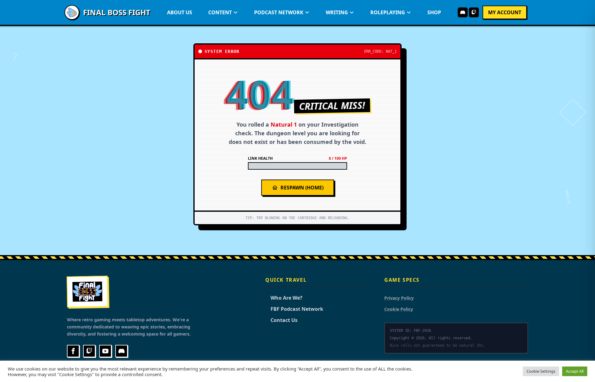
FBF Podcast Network (294, 309)
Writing (337, 12)
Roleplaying (387, 12)
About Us (179, 12)
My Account (504, 12)
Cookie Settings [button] (541, 371)
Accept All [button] (575, 371)
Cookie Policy (398, 309)
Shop (434, 12)
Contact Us (281, 320)
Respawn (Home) (302, 187)
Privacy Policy (399, 298)
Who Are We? (283, 297)
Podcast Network (278, 12)
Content (220, 12)
